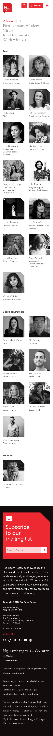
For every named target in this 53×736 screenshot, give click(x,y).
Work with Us (14, 39)
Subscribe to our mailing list (19, 533)
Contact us (8, 634)
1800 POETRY (16, 628)
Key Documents (16, 35)
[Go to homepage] (7, 8)
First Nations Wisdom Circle (21, 28)
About (8, 21)
